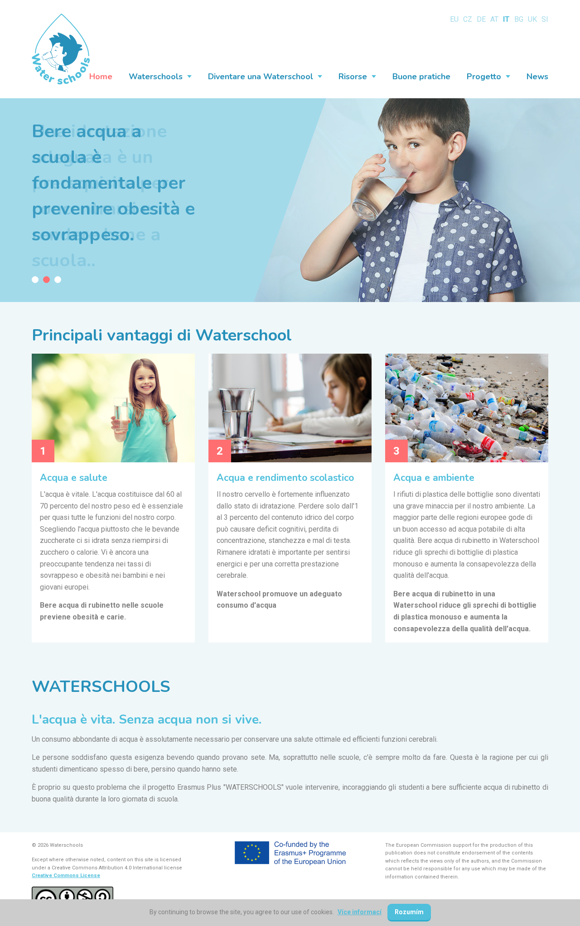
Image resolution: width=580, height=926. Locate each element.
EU (454, 19)
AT (494, 19)
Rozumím (409, 912)
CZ (467, 19)
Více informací (360, 912)
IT (506, 19)
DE (481, 19)
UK (532, 19)
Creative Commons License (66, 875)
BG (518, 19)
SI (544, 19)
